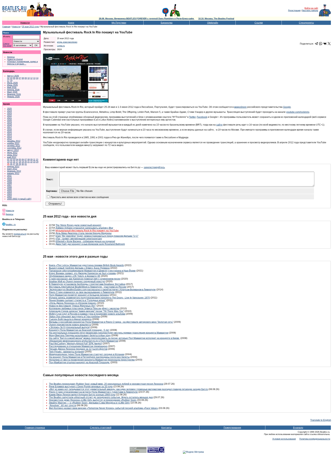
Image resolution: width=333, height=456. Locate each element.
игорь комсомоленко (67, 42)
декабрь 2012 (13, 141)
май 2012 (11, 157)
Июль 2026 (12, 83)
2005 (9, 189)
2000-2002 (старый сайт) (19, 199)
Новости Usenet (15, 59)
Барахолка (166, 22)
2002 (9, 196)
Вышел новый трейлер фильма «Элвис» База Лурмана (79, 268)
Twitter (192, 117)
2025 (9, 108)
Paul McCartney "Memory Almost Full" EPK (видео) (75, 343)
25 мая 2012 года (30, 26)
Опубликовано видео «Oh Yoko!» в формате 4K (74, 276)
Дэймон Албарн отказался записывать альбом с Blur (84, 228)
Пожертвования (232, 427)
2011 (9, 175)
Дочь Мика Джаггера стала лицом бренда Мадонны (84, 233)
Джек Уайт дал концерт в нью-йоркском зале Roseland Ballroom (90, 244)
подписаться (20, 234)
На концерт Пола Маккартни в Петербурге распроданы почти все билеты (89, 357)
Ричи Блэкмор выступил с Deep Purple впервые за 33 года (81, 386)
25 (8, 164)
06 (17, 78)
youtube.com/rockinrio (297, 112)
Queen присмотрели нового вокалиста (70, 324)
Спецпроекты (306, 22)
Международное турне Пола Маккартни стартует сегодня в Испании (86, 354)
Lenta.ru (61, 46)
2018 (9, 125)
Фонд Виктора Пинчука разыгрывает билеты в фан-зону (80, 335)
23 (34, 162)
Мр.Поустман (119, 22)
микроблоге (240, 107)
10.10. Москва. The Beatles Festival (216, 18)
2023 (9, 113)
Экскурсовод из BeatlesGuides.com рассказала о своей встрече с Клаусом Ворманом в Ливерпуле (102, 289)
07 (20, 78)
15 (11, 162)
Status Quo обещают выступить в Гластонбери (74, 316)
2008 (9, 182)
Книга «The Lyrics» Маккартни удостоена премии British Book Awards (86, 265)
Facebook (202, 117)
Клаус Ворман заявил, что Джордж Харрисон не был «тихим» (82, 273)
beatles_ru (11, 224)
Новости (25, 22)
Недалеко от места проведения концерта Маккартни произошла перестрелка (92, 359)
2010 (9, 178)
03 (11, 78)
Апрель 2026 (13, 90)
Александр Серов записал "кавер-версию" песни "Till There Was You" (86, 311)
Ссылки (259, 22)
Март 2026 (12, 92)
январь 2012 (13, 173)
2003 (9, 194)
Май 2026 (11, 87)
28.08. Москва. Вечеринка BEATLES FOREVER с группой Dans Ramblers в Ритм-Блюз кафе (146, 18)
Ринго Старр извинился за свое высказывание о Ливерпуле (81, 292)
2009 (9, 180)
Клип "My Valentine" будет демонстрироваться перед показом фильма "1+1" (97, 236)
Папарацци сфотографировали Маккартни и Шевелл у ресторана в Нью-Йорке (92, 270)
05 (14, 78)
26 (11, 164)
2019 (9, 122)
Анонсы (11, 57)
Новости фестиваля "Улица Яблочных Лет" (72, 305)
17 (8, 80)
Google (287, 107)
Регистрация (294, 10)
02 (8, 78)
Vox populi (7, 46)
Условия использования (284, 439)
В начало (298, 427)
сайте (219, 124)
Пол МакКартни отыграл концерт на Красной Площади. (79, 362)
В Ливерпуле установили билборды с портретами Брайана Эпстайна (87, 284)
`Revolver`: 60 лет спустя (62, 405)
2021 (9, 118)
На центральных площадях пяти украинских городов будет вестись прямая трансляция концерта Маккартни (108, 332)
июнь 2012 (12, 155)
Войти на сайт (311, 8)
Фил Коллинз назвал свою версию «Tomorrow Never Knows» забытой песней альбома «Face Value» (103, 408)
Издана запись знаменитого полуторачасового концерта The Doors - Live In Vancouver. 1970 (99, 297)
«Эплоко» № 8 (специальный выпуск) (69, 327)
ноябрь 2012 (13, 143)
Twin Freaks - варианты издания (66, 351)
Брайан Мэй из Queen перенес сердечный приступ (77, 281)
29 (20, 164)
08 (23, 78)
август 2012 (13, 150)
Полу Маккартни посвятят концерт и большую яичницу (79, 295)
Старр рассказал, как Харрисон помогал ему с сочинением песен (84, 278)
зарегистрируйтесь (154, 167)
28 (17, 164)
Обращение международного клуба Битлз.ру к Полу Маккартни (83, 341)
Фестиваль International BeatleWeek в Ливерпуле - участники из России (87, 287)
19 (11, 80)
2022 (9, 115)
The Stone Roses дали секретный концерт (78, 225)
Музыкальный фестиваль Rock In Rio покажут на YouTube (87, 230)
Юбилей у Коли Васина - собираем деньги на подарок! (85, 241)
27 (14, 164)
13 (34, 78)
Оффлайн (212, 22)
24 (37, 162)
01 (8, 159)
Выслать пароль (310, 10)
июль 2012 (12, 152)
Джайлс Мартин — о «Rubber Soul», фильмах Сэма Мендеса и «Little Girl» (89, 402)
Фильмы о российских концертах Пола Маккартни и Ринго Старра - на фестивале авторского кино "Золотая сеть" (111, 322)
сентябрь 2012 (14, 148)
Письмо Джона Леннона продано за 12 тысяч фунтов (78, 349)
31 (25, 164)
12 (31, 78)
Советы (6, 44)
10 (28, 78)
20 (25, 162)
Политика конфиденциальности (314, 439)
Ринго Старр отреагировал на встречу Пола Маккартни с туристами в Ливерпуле (93, 392)
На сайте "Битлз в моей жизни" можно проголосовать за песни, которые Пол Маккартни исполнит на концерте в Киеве (114, 338)
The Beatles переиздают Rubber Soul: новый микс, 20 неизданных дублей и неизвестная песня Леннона (106, 384)
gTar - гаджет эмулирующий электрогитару (79, 238)
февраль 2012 (14, 171)
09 (25, 78)
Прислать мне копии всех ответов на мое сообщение (80, 197)
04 (17, 159)
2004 (9, 192)
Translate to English (320, 420)
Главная (6, 26)
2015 (9, 132)
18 (20, 162)
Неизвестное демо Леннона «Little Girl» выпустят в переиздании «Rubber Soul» (93, 400)
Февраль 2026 (14, 94)
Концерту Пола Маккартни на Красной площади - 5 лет (79, 330)
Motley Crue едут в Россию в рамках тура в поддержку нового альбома (87, 314)
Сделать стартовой (100, 427)
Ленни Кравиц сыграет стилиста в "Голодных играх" (77, 300)
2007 (9, 185)
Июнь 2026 (12, 85)
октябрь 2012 (13, 145)
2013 (9, 136)
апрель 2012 (13, 166)
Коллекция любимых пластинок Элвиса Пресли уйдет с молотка (84, 308)
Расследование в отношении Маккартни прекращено (78, 346)
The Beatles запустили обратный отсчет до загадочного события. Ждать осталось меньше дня (101, 397)
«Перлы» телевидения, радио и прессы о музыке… (22, 62)
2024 (9, 111)
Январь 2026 (13, 96)
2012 (9, 138)
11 (34, 159)
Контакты (166, 427)
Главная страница (35, 427)
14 (37, 78)
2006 (9, 187)
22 (31, 162)
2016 (9, 129)
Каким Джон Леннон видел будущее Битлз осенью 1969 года (82, 394)
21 (28, 162)
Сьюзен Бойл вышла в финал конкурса (70, 319)
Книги (71, 22)
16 (14, 162)
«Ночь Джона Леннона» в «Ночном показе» (73, 303)
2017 (9, 127)
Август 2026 (13, 76)
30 (23, 164)
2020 (9, 120)
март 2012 (12, 169)
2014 (9, 134)
